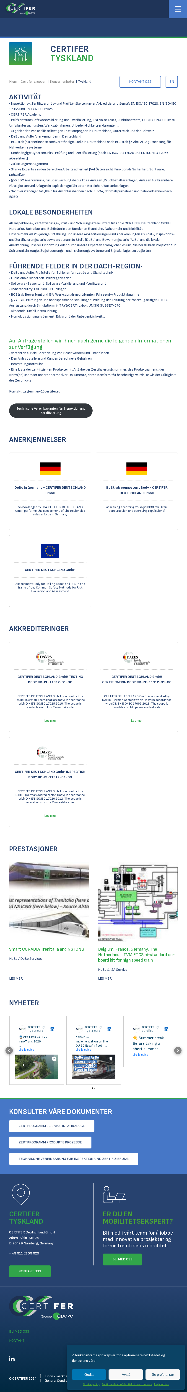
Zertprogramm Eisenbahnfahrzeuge (52, 1126)
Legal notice (161, 1384)
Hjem (13, 82)
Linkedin (12, 1358)
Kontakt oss (140, 82)
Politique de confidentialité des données (127, 1384)
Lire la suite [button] (26, 1050)
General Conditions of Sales (65, 1381)
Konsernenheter (62, 82)
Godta (89, 1374)
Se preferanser (163, 1374)
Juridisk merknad (57, 1376)
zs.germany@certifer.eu (41, 391)
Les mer (50, 721)
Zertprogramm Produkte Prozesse (50, 1142)
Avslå (126, 1374)
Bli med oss (19, 1331)
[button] (9, 1050)
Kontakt (16, 1341)
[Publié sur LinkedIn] (52, 1029)
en (171, 82)
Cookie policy (91, 1384)
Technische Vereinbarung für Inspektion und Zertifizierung (74, 1159)
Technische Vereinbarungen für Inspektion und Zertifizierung (51, 410)
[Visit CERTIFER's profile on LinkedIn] (23, 1029)
